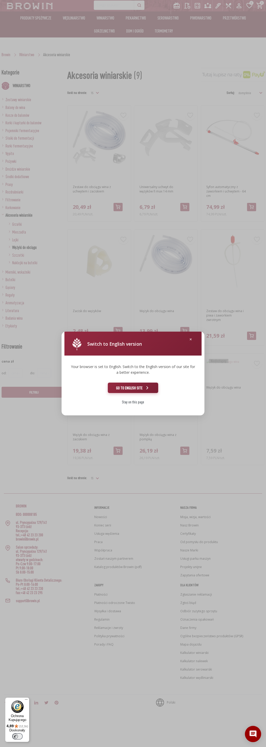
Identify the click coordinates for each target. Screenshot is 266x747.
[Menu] (26, 701)
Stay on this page (133, 402)
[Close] (190, 339)
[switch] (17, 736)
